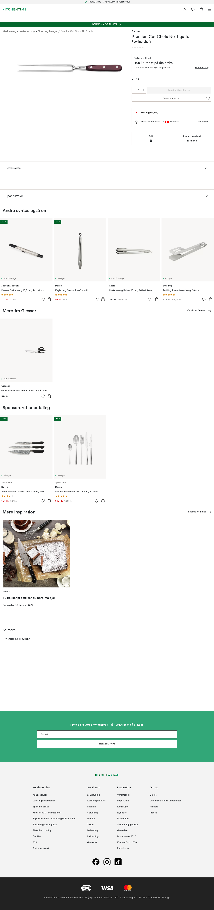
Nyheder (122, 813)
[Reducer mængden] (134, 90)
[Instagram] (107, 862)
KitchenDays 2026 (127, 842)
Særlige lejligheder (127, 824)
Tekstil (90, 824)
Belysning (92, 830)
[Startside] (14, 9)
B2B (35, 842)
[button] (138, 48)
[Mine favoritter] (193, 9)
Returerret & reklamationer (47, 813)
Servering (92, 813)
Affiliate (154, 807)
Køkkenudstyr (27, 31)
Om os (153, 795)
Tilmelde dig (201, 67)
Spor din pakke (41, 807)
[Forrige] (6, 68)
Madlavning (9, 31)
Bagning (91, 807)
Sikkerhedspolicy (42, 830)
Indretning (92, 836)
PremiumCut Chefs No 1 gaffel (77, 31)
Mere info (203, 122)
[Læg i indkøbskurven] (49, 299)
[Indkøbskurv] (201, 9)
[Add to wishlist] (42, 299)
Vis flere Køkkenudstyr (17, 639)
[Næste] (121, 68)
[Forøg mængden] (143, 90)
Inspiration (123, 801)
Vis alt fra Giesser (196, 310)
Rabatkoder (123, 848)
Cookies (37, 836)
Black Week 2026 (126, 836)
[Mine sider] (185, 9)
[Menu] (209, 9)
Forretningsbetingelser (45, 824)
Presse (153, 813)
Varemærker (123, 795)
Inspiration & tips (197, 512)
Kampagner (123, 807)
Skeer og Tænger (48, 31)
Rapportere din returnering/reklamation (54, 818)
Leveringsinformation (44, 801)
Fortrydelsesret (41, 848)
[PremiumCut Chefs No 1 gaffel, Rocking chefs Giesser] (64, 68)
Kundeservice (40, 795)
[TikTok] (118, 862)
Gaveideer (122, 830)
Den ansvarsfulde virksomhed (166, 801)
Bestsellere (123, 818)
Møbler (91, 818)
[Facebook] (95, 862)
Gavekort (92, 842)
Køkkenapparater (96, 801)
